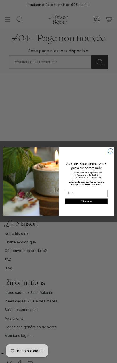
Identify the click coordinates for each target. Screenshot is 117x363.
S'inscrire (86, 201)
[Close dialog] (110, 150)
